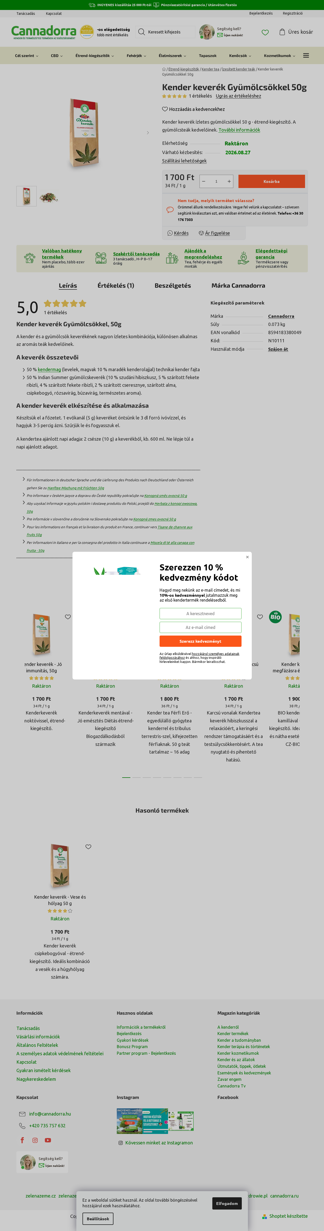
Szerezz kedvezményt (200, 641)
